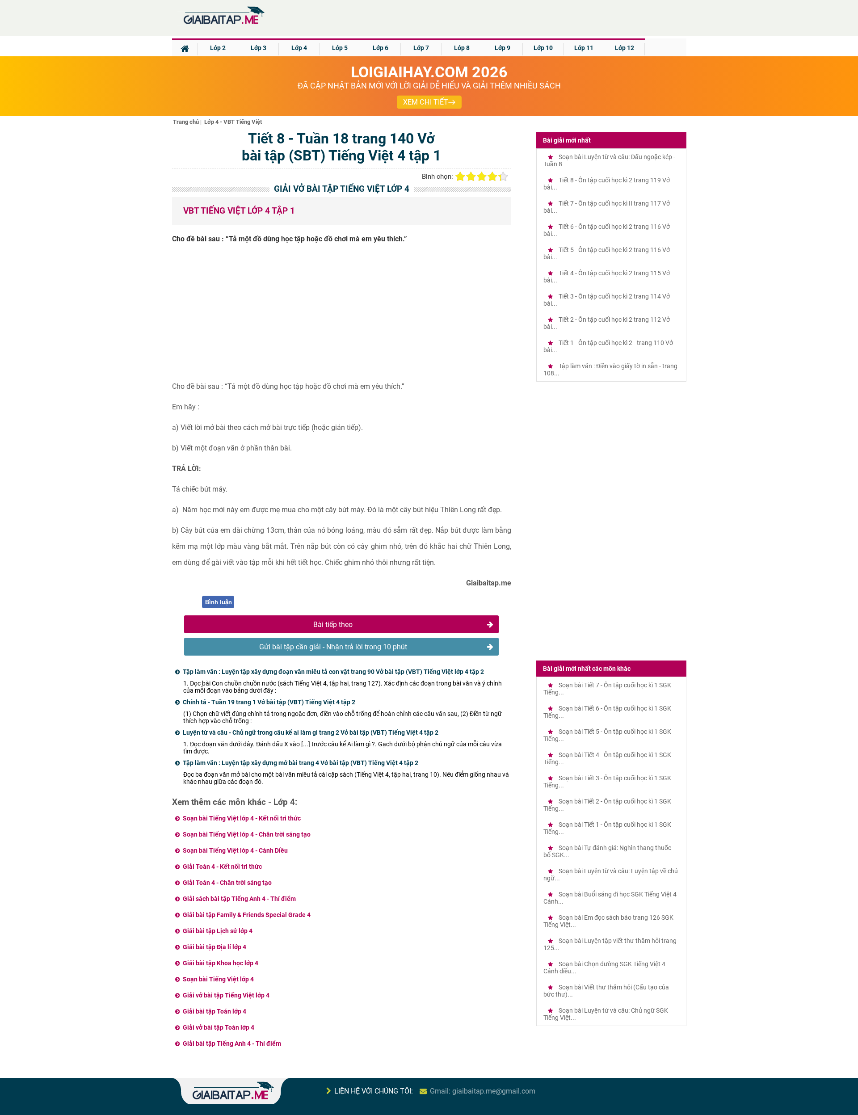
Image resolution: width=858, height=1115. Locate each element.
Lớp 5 (340, 47)
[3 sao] (481, 176)
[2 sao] (471, 176)
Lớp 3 (258, 47)
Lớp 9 (502, 47)
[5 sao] (503, 176)
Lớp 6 (380, 47)
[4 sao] (492, 176)
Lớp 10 (543, 47)
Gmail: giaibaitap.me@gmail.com (482, 1091)
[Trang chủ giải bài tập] (223, 24)
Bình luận (218, 602)
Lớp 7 (421, 47)
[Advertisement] (342, 316)
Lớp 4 (299, 47)
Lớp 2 (218, 47)
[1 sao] (460, 176)
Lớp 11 (583, 47)
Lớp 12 (624, 47)
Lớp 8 (462, 47)
